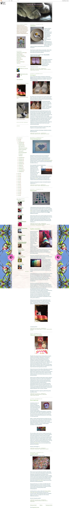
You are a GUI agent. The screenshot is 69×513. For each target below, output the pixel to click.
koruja (31, 492)
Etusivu (41, 505)
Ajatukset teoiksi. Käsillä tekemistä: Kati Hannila (22, 243)
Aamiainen (32, 25)
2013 (19, 175)
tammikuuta (21, 142)
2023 (19, 190)
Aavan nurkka (34, 5)
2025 (19, 193)
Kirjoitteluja (44, 500)
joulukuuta (21, 171)
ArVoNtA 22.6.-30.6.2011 (24, 68)
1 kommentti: (43, 448)
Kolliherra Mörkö (38, 329)
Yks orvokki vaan (34, 400)
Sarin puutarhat (20, 214)
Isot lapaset (33, 75)
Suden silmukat (20, 207)
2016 (19, 179)
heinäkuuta (21, 163)
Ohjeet (18, 63)
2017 (19, 181)
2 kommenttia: (43, 68)
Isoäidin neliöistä (38, 394)
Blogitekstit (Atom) (35, 507)
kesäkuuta (20, 162)
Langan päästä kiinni (21, 235)
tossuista (36, 66)
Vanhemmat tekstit (49, 505)
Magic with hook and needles (21, 257)
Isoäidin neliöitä (34, 454)
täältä (31, 211)
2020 (19, 185)
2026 (19, 195)
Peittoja (46, 491)
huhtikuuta (21, 159)
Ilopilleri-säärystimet (35, 229)
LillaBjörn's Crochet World (22, 228)
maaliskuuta (21, 157)
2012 (19, 173)
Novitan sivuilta (40, 480)
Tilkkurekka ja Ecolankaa (36, 335)
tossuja (35, 492)
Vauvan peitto (33, 190)
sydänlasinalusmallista (48, 160)
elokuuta (20, 165)
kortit (36, 178)
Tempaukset (44, 394)
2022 (19, 189)
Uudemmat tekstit (33, 505)
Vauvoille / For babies (39, 69)
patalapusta (37, 442)
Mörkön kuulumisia (19, 79)
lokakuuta (20, 168)
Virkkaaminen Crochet (34, 70)
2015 (19, 178)
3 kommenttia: (43, 393)
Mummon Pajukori (21, 250)
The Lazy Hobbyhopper (22, 221)
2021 (19, 187)
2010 (19, 139)
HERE (39, 56)
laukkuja (49, 491)
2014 (19, 176)
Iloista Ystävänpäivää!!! (35, 139)
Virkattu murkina (47, 69)
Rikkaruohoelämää (21, 201)
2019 (19, 184)
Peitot (36, 224)
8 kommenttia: (43, 223)
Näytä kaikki (27, 271)
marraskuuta (21, 170)
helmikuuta (21, 143)
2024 (19, 192)
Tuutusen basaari (21, 264)
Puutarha (44, 329)
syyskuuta (21, 166)
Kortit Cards (37, 185)
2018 (19, 182)
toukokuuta (21, 160)
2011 (19, 140)
